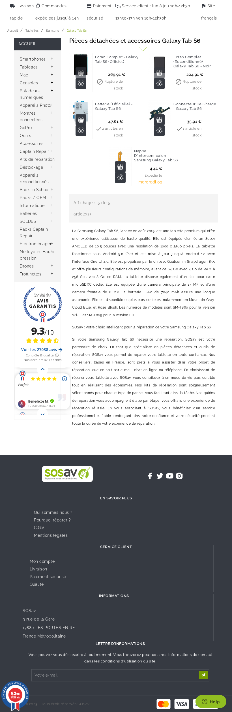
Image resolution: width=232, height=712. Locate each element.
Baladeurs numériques (31, 94)
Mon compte (42, 561)
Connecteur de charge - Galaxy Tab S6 (194, 106)
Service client (116, 547)
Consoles (29, 83)
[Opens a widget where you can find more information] (210, 702)
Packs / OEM (33, 197)
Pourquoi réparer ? (52, 520)
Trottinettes (30, 274)
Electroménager (35, 243)
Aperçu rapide (81, 83)
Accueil (27, 44)
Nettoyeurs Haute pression (37, 254)
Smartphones (33, 59)
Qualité (37, 584)
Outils (25, 135)
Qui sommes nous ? (53, 512)
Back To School (35, 189)
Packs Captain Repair (34, 232)
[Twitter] (160, 476)
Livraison (38, 569)
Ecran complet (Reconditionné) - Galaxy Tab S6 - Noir (192, 61)
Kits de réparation (37, 159)
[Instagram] (179, 476)
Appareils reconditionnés (34, 178)
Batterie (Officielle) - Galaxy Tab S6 (114, 106)
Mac (24, 75)
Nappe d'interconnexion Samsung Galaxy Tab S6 (156, 155)
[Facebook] (150, 476)
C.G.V (39, 527)
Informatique (32, 205)
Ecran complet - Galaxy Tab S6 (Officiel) (117, 59)
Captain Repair (34, 151)
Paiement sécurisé (48, 576)
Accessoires (32, 143)
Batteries (28, 213)
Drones (27, 266)
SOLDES (28, 221)
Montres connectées (31, 116)
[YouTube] (170, 476)
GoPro (26, 127)
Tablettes (29, 67)
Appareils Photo (35, 105)
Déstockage (31, 167)
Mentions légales (51, 535)
